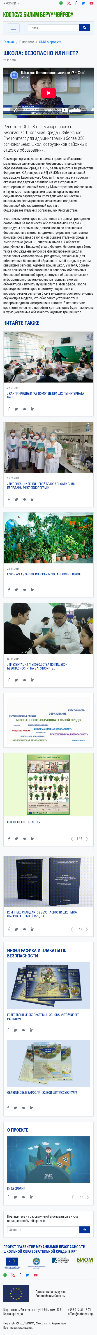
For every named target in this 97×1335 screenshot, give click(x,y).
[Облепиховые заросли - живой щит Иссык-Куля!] (48, 1065)
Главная (8, 42)
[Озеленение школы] (48, 784)
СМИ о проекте (50, 42)
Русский (10, 3)
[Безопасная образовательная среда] (48, 14)
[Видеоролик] (48, 1161)
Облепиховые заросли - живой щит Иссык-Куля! (42, 1092)
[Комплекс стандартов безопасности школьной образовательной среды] (48, 881)
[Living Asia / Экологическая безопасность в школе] (48, 538)
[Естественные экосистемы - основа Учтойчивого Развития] (48, 987)
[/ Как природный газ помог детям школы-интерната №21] (48, 357)
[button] (72, 839)
